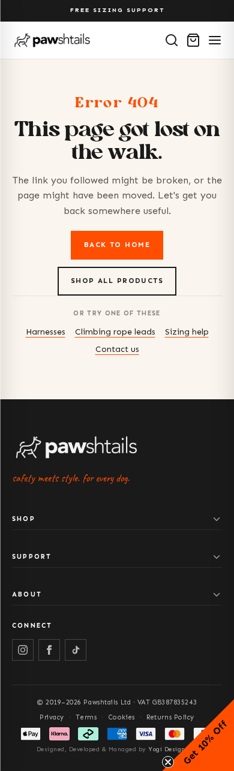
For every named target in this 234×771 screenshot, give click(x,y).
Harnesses (45, 332)
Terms (86, 717)
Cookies (122, 717)
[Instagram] (23, 650)
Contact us (117, 349)
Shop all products (117, 280)
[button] (198, 735)
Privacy (52, 717)
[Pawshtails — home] (52, 40)
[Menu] (215, 40)
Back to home (117, 244)
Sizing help (187, 332)
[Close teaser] (168, 762)
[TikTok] (75, 650)
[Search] (171, 40)
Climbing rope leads (115, 332)
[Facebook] (49, 650)
